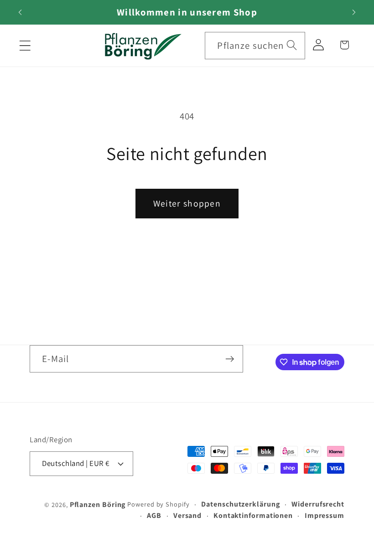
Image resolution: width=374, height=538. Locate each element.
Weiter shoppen (187, 203)
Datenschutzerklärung (240, 504)
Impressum (324, 515)
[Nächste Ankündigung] (354, 12)
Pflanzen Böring (98, 504)
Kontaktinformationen (253, 515)
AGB (154, 515)
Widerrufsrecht (317, 504)
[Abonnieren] (230, 359)
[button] (25, 45)
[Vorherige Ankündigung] (20, 12)
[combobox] (255, 45)
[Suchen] (292, 45)
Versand (187, 515)
